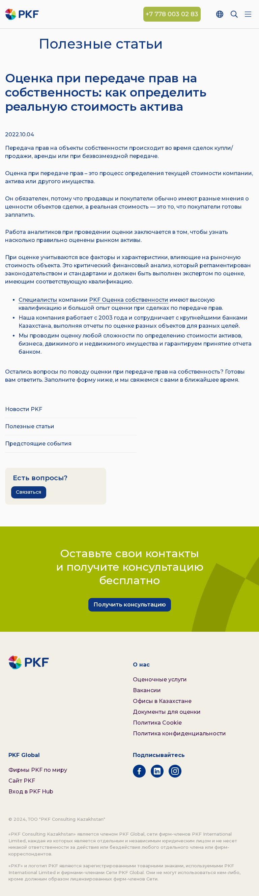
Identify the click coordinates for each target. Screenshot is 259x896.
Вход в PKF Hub (30, 791)
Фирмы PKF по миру (37, 770)
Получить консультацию (129, 604)
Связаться (28, 492)
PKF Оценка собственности (128, 300)
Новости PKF (23, 409)
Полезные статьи (29, 426)
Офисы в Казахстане (162, 701)
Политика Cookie (157, 722)
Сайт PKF (21, 781)
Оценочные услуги (160, 679)
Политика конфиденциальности (179, 733)
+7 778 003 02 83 (172, 14)
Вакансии (147, 690)
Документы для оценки (167, 712)
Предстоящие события (38, 443)
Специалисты (38, 300)
